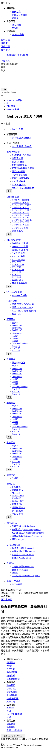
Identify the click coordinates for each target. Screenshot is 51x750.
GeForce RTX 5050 (20, 215)
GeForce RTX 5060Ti (21, 210)
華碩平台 (11, 319)
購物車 (4, 43)
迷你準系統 (12, 301)
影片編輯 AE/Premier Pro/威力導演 (28, 533)
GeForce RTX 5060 (20, 212)
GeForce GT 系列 (20, 228)
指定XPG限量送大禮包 (23, 168)
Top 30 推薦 (17, 129)
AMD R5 (16, 351)
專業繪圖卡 (17, 280)
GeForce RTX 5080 (20, 202)
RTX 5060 (16, 272)
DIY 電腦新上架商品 (22, 146)
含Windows (17, 333)
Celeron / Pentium (19, 343)
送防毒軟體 (17, 158)
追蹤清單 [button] (11, 55)
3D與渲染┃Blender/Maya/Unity (26, 529)
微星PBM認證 (18, 171)
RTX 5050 (16, 274)
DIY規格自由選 (14, 240)
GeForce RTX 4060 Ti (22, 220)
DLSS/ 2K (16, 498)
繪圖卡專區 (17, 231)
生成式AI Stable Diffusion (23, 526)
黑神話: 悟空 (18, 501)
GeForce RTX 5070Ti (21, 205)
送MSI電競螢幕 (19, 165)
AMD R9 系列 (18, 253)
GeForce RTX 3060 (20, 222)
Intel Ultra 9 (17, 325)
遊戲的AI (11, 484)
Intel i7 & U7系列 (20, 246)
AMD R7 (16, 348)
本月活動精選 (13, 152)
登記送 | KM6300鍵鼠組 (23, 188)
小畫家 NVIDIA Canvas (23, 554)
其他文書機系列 (19, 283)
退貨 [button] (17, 55)
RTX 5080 (16, 262)
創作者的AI (12, 523)
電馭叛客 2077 (19, 490)
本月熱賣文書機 (19, 175)
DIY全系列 (17, 584)
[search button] (2, 95)
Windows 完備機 (14, 292)
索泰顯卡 (11, 442)
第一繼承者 (17, 511)
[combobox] (25, 92)
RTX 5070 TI (18, 264)
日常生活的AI (13, 545)
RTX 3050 (16, 277)
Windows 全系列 (19, 295)
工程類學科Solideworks (23, 566)
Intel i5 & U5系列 (20, 250)
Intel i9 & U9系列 (20, 243)
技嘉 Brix (16, 314)
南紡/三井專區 (13, 581)
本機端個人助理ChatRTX (24, 551)
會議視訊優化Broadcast (23, 548)
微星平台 (11, 359)
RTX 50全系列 (19, 184)
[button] (25, 18)
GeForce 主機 (13, 197)
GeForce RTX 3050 (20, 225)
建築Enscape (18, 539)
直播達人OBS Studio (21, 558)
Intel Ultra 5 (17, 330)
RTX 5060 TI (18, 269)
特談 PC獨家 (18, 162)
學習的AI (11, 563)
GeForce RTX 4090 (20, 217)
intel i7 (15, 336)
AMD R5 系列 (18, 259)
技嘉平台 (11, 402)
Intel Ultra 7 (17, 328)
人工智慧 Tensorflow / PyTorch (26, 575)
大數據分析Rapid (20, 570)
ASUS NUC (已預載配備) (24, 311)
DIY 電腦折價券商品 (22, 138)
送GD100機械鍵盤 (20, 178)
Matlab (15, 572)
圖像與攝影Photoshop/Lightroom (27, 536)
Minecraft (16, 493)
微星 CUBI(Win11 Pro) (22, 307)
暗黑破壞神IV (18, 507)
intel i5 (15, 338)
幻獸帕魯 (16, 487)
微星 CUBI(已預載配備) (23, 304)
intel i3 (15, 341)
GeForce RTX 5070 (20, 207)
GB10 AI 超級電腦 (20, 200)
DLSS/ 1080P (18, 495)
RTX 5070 (16, 267)
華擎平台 (11, 475)
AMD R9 (16, 346)
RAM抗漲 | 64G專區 (21, 155)
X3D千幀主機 (18, 181)
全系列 (15, 323)
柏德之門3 (17, 504)
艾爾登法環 (17, 514)
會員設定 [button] (24, 55)
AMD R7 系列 (18, 256)
